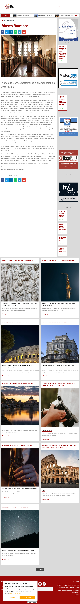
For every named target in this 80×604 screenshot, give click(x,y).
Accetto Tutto (27, 597)
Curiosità (13, 303)
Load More (40, 569)
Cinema (10, 365)
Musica (58, 303)
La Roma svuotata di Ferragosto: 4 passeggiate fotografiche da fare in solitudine (58, 384)
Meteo (54, 365)
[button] (59, 6)
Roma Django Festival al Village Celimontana (58, 260)
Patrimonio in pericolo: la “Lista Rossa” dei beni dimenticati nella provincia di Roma (59, 446)
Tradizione (72, 303)
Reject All (12, 597)
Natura (63, 303)
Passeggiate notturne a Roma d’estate (15, 322)
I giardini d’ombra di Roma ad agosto (24, 15)
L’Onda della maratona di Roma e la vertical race (62, 214)
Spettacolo (5, 367)
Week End (14, 305)
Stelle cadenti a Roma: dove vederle (15, 507)
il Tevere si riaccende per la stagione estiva (47, 15)
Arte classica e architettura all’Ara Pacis (17, 260)
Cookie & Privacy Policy (15, 593)
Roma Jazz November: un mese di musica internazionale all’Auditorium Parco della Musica (62, 52)
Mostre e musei (29, 303)
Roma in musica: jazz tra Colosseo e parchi (17, 445)
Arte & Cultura (6, 303)
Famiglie (23, 303)
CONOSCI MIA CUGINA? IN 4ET (62, 238)
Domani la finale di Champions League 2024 (62, 227)
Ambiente (4, 365)
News (35, 303)
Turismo (9, 305)
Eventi (18, 303)
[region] (20, 591)
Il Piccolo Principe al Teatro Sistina (62, 249)
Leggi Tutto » (61, 60)
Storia (4, 305)
